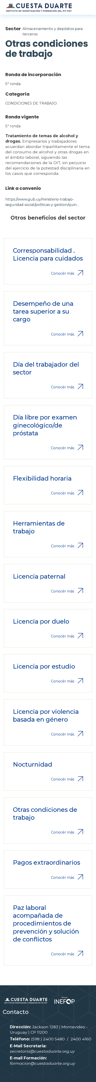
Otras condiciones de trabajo (45, 813)
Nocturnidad (32, 764)
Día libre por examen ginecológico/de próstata (45, 425)
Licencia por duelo (41, 621)
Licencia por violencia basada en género (46, 715)
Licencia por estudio (44, 666)
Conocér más (62, 273)
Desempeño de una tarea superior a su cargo (43, 311)
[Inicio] (38, 7)
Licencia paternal (39, 576)
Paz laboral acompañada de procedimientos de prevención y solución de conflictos (46, 923)
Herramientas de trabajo (39, 527)
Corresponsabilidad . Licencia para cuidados (48, 254)
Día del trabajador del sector (46, 368)
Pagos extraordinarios (46, 862)
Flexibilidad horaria (42, 478)
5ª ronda (13, 84)
